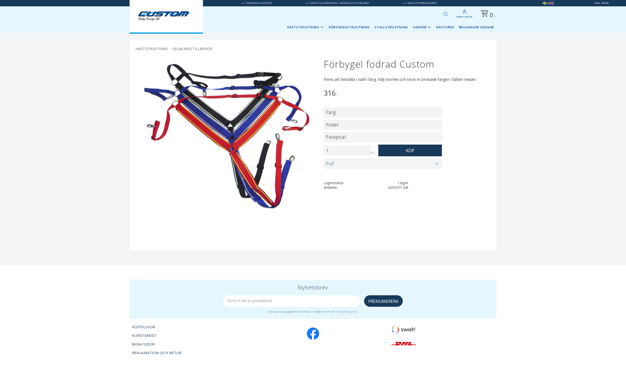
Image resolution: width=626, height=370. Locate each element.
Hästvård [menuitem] (445, 27)
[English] (551, 3)
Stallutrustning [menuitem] (391, 27)
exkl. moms (602, 3)
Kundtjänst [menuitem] (144, 335)
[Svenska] (545, 3)
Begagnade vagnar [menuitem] (476, 27)
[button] (445, 14)
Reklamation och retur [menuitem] (156, 352)
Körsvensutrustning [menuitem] (349, 27)
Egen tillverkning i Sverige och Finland (339, 3)
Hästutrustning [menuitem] (303, 27)
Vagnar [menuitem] (420, 27)
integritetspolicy (347, 311)
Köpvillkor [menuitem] (143, 326)
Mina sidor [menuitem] (465, 16)
